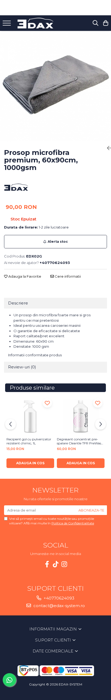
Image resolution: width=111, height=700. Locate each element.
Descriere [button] (18, 303)
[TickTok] (55, 564)
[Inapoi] (107, 148)
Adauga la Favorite (24, 276)
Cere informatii (67, 276)
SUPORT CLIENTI (53, 640)
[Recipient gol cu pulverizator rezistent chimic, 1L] (30, 416)
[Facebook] (47, 564)
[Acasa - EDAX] (39, 23)
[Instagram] (64, 564)
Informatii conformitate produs (35, 355)
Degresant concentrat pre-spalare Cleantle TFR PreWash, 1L (80, 441)
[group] (55, 86)
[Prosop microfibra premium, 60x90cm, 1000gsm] (55, 86)
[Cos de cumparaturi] (105, 23)
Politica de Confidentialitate (72, 523)
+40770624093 (58, 598)
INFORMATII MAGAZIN (53, 629)
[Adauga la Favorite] (47, 403)
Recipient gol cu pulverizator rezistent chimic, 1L (28, 441)
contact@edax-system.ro (58, 605)
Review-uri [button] (22, 366)
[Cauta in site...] (95, 23)
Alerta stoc (58, 242)
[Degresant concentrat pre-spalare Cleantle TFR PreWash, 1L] (81, 416)
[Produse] (7, 25)
